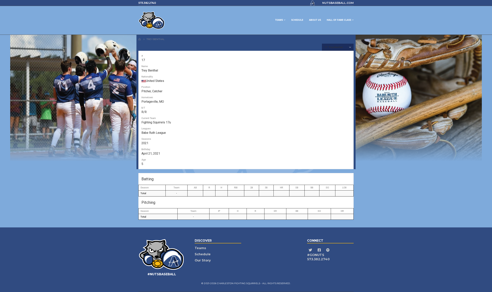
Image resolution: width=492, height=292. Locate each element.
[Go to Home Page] (139, 39)
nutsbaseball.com (338, 3)
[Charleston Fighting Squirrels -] (167, 20)
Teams (279, 20)
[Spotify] (328, 250)
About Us (315, 20)
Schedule (297, 20)
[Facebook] (320, 250)
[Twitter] (311, 250)
